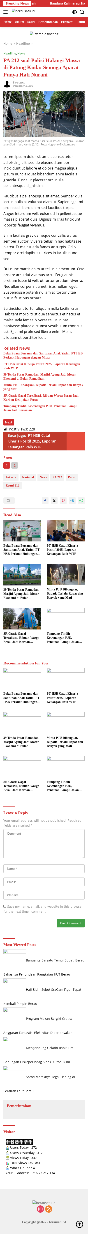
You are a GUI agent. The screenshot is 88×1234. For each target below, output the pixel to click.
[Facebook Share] (45, 500)
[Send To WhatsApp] (81, 500)
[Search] (82, 12)
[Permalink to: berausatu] (7, 84)
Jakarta (11, 477)
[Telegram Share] (72, 500)
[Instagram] (40, 1209)
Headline (9, 53)
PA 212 (57, 477)
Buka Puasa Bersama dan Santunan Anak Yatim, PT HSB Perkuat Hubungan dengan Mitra (43, 355)
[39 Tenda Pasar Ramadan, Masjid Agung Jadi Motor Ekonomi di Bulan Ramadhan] (22, 574)
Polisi (71, 477)
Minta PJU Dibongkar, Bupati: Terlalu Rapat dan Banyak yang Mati (43, 387)
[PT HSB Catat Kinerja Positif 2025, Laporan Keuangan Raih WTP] (66, 530)
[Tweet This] (54, 500)
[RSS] (48, 1209)
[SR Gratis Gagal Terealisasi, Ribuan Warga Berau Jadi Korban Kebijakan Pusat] (22, 619)
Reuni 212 (12, 485)
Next (8, 422)
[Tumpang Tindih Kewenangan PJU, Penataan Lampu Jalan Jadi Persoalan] (66, 618)
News (21, 53)
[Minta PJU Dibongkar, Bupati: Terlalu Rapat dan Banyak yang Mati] (66, 574)
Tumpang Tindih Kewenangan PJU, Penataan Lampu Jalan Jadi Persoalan (40, 408)
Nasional (28, 477)
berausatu (19, 82)
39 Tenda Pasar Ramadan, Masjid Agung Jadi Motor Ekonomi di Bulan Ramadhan (39, 376)
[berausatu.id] (23, 12)
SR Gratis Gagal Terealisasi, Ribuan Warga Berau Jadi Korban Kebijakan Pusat (41, 397)
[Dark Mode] (74, 12)
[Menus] (6, 12)
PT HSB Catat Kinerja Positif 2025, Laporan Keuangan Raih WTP (41, 366)
